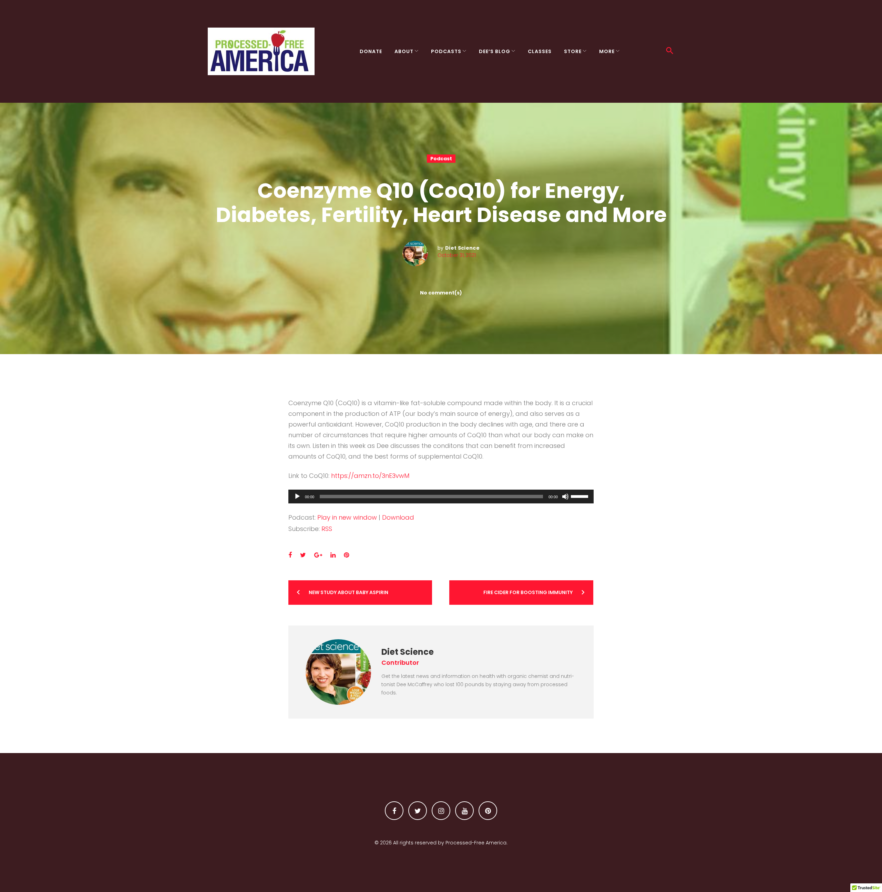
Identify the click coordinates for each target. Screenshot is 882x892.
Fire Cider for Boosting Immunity (528, 592)
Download (398, 517)
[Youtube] (464, 810)
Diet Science (462, 247)
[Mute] (565, 496)
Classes (540, 51)
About (403, 51)
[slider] (580, 496)
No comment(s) (441, 292)
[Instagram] (441, 810)
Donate (371, 51)
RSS (326, 528)
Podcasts (446, 51)
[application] (441, 496)
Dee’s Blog (494, 51)
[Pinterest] (488, 810)
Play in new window (347, 517)
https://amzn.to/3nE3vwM (370, 475)
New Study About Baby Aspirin (348, 592)
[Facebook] (394, 810)
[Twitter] (417, 810)
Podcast (441, 158)
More (607, 51)
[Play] (297, 496)
